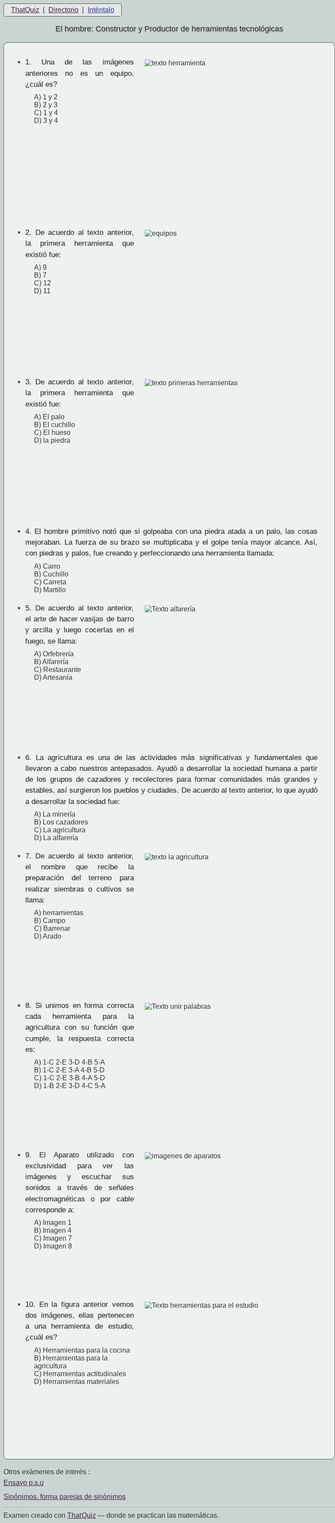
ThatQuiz (25, 10)
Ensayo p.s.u (23, 1482)
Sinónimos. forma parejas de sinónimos (64, 1496)
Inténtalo (101, 10)
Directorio (63, 10)
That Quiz (81, 1515)
